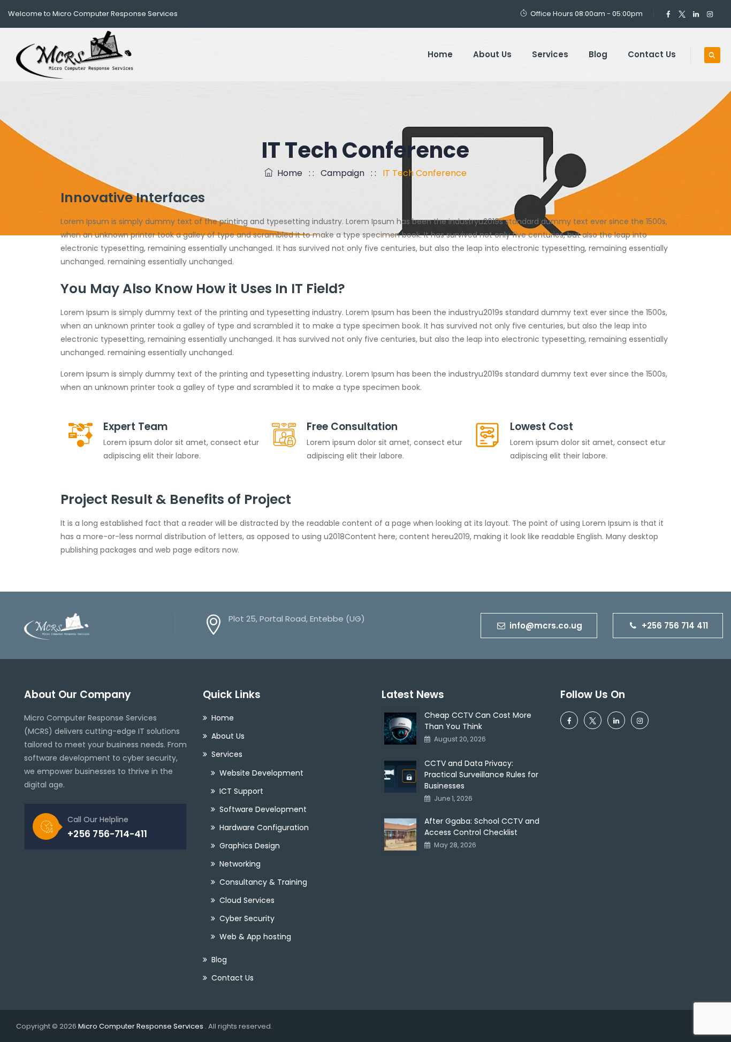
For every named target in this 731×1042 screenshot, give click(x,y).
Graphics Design (249, 845)
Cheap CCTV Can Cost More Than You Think (477, 721)
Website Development (261, 773)
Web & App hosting (255, 936)
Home (440, 54)
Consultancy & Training (263, 882)
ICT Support (241, 791)
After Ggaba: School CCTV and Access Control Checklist (481, 827)
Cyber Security (247, 918)
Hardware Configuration (264, 827)
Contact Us (652, 54)
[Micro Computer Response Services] (74, 54)
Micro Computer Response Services (141, 1026)
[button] (539, 625)
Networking (240, 864)
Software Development (263, 809)
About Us (492, 54)
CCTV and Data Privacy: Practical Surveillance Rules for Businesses (481, 774)
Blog (598, 54)
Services (550, 54)
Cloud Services (247, 900)
